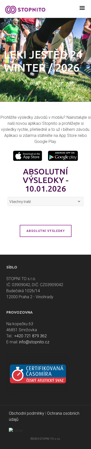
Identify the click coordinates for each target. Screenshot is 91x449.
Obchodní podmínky (26, 413)
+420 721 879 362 (30, 336)
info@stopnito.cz (34, 342)
